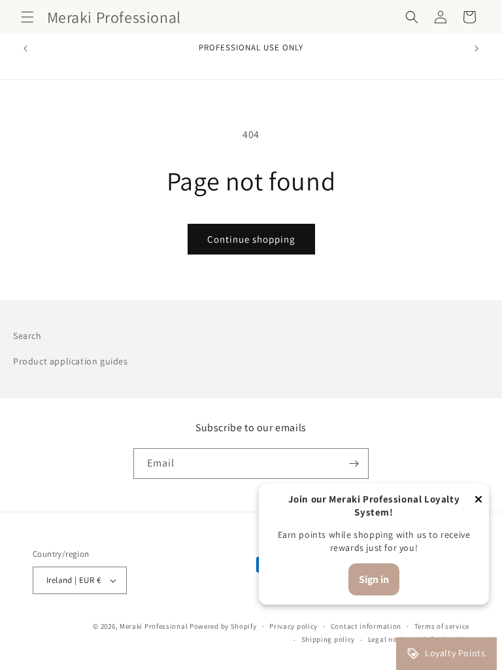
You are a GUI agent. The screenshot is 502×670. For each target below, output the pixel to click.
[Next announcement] (476, 48)
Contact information (366, 626)
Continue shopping (251, 239)
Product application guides (70, 361)
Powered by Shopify (223, 626)
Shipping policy (328, 639)
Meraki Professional (155, 626)
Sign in (374, 579)
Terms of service (441, 626)
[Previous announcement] (25, 48)
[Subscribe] (353, 463)
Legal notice (389, 639)
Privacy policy (293, 626)
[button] (27, 17)
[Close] (478, 500)
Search (27, 336)
